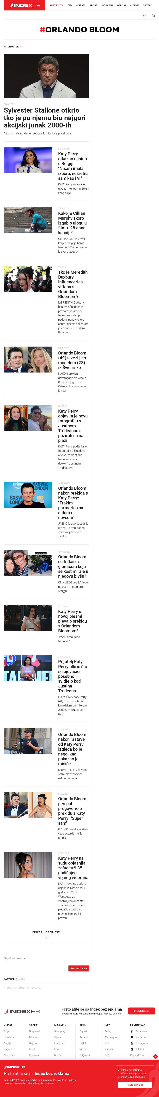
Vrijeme (109, 1049)
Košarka (34, 1055)
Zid (69, 5)
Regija (7, 1043)
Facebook (141, 1031)
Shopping (59, 1031)
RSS (107, 1055)
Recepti (84, 1037)
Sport (94, 5)
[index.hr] (24, 5)
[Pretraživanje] (152, 16)
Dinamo (33, 1037)
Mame (58, 1055)
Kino (107, 1043)
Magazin (60, 1025)
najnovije (11, 46)
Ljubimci (59, 1043)
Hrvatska (9, 1037)
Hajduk (33, 1043)
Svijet (7, 1031)
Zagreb (8, 1049)
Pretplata (56, 5)
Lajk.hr (83, 1043)
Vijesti (80, 5)
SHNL (32, 1049)
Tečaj (108, 1031)
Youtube (141, 1037)
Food (57, 1049)
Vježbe (83, 1049)
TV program (111, 1037)
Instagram (142, 1043)
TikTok (140, 1049)
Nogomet (34, 1031)
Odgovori (85, 1055)
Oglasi (121, 5)
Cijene (134, 5)
